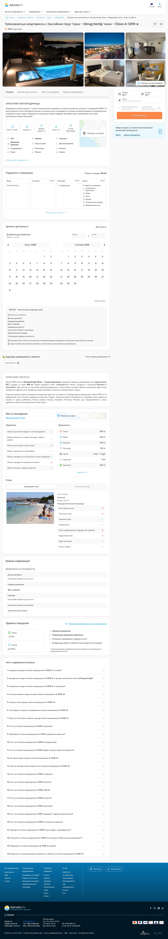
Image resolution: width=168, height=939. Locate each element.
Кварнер (47, 878)
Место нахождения (50, 92)
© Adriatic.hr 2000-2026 (13, 933)
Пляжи (46, 896)
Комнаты (7, 878)
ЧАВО (66, 933)
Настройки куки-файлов (86, 933)
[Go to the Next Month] (104, 244)
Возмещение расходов (30, 881)
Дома (6, 875)
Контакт (10, 914)
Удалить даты (99, 300)
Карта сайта (73, 933)
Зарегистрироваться (132, 135)
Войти (118, 135)
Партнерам (97, 869)
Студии (7, 881)
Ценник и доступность (27, 92)
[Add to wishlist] (155, 24)
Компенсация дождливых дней (30, 310)
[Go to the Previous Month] (9, 244)
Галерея (9, 92)
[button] (43, 60)
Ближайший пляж (31, 486)
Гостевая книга (68, 875)
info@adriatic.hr (29, 921)
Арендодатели (116, 869)
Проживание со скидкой (30, 875)
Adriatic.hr (66, 872)
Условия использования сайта (32, 933)
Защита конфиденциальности (53, 933)
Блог (64, 893)
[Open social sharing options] (161, 24)
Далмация (47, 881)
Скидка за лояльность (30, 878)
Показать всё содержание (16, 160)
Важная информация (73, 92)
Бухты (46, 893)
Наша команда (68, 878)
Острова (47, 884)
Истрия (46, 875)
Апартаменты (9, 872)
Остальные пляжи (82, 486)
